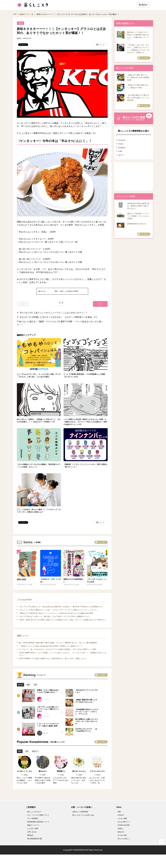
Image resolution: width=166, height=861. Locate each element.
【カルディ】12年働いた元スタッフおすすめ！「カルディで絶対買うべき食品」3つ (58, 317)
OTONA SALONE (124, 825)
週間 (28, 685)
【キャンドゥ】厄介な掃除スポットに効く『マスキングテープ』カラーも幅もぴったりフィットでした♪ (58, 610)
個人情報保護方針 (33, 839)
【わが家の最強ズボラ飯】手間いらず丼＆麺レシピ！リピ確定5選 (138, 97)
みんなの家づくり (124, 822)
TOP (14, 14)
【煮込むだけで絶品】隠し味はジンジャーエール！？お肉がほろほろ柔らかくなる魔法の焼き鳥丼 (56, 613)
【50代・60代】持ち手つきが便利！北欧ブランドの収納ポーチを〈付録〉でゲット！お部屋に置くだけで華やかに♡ (63, 620)
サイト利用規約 (32, 818)
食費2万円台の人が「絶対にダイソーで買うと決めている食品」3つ (64, 133)
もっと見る (102, 542)
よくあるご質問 (32, 828)
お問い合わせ (32, 832)
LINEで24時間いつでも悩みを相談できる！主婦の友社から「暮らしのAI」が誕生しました (53, 658)
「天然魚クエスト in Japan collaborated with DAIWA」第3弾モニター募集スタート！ (51, 646)
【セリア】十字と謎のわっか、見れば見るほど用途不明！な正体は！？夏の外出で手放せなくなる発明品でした (61, 607)
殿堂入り (35, 751)
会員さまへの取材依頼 (80, 812)
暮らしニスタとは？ (34, 812)
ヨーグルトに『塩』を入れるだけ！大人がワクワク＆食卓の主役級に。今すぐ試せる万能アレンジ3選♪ (57, 649)
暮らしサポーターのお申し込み (83, 815)
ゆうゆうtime (122, 835)
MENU (144, 5)
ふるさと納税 (122, 818)
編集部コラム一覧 (26, 14)
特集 (119, 812)
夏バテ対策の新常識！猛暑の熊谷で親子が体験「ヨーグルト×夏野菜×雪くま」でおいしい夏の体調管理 (58, 643)
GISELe (120, 828)
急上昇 (20, 685)
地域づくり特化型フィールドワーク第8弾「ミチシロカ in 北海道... (138, 216)
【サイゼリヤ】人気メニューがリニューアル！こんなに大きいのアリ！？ (53, 313)
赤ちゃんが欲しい (124, 839)
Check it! (121, 815)
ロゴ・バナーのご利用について (38, 815)
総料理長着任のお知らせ (136, 224)
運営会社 (30, 835)
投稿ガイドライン (33, 825)
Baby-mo (121, 832)
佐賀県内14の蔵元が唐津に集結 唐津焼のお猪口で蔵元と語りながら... (138, 205)
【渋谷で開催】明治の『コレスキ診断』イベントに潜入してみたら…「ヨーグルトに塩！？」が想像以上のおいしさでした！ (62, 654)
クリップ (101, 45)
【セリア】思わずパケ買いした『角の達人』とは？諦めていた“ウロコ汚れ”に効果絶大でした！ (55, 616)
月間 (35, 685)
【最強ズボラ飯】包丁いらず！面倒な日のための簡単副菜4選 (138, 77)
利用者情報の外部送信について (38, 822)
